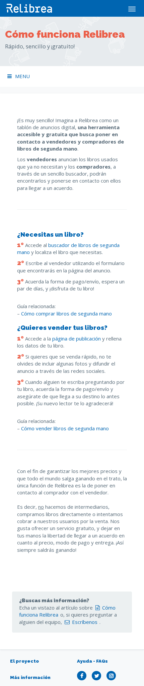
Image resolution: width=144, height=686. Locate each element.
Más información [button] (30, 677)
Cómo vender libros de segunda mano (65, 428)
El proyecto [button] (24, 661)
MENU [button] (22, 76)
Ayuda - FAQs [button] (92, 661)
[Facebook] (83, 675)
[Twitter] (98, 675)
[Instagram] (112, 675)
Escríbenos (84, 622)
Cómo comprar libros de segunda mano (66, 313)
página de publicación (76, 338)
